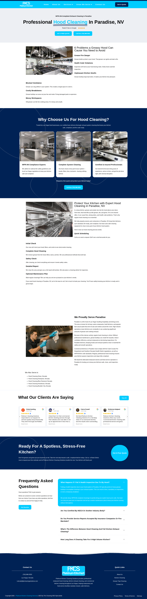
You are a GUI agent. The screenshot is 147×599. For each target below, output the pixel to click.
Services (67, 4)
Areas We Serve (83, 4)
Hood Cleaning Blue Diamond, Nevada (40, 381)
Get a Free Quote (119, 453)
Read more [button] (24, 424)
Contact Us (100, 4)
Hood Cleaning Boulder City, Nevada (39, 386)
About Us (56, 4)
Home (46, 4)
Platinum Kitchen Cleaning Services (27, 595)
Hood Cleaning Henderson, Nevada (39, 383)
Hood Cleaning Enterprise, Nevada (39, 378)
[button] (127, 416)
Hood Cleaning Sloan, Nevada (37, 376)
